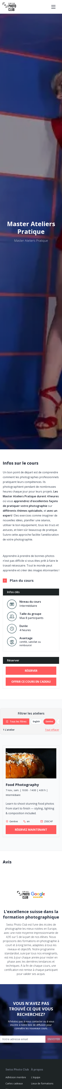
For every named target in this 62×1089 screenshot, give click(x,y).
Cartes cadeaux (14, 1083)
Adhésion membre (16, 1077)
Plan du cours (22, 580)
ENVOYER (54, 1039)
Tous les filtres (18, 721)
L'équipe (35, 1077)
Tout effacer (52, 729)
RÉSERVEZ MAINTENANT (31, 830)
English (36, 721)
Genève (49, 721)
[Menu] (53, 7)
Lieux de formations (42, 1083)
